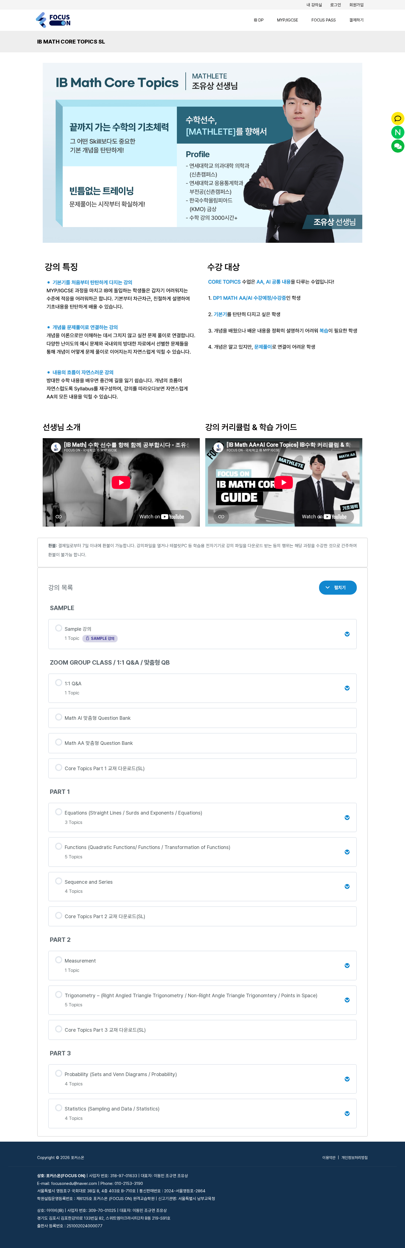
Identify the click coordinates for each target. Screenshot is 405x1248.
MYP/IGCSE (287, 20)
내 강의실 (314, 4)
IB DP (259, 20)
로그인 (335, 4)
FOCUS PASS (324, 20)
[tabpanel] (202, 596)
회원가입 (356, 4)
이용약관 (329, 1157)
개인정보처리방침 (354, 1157)
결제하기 (356, 20)
